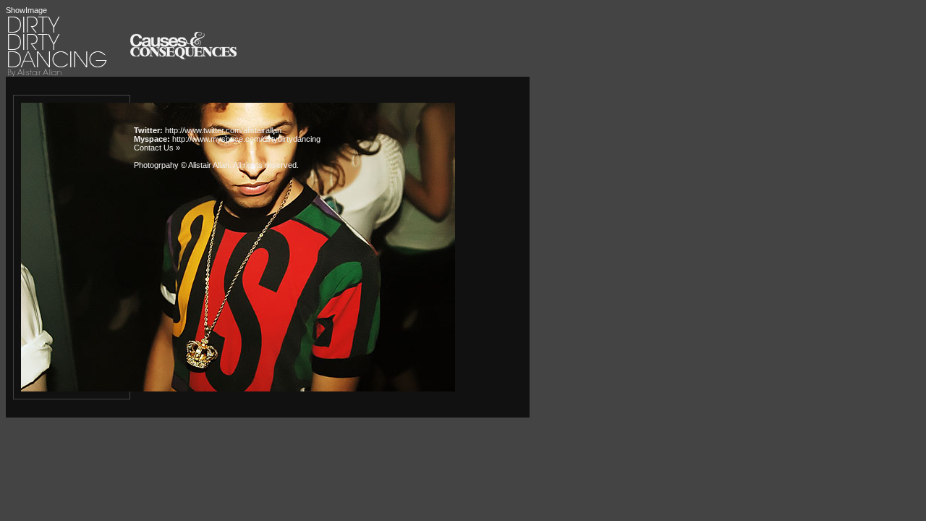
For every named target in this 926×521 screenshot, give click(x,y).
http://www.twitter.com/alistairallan (223, 130)
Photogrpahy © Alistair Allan (181, 165)
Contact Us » (157, 147)
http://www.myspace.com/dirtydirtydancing (246, 139)
